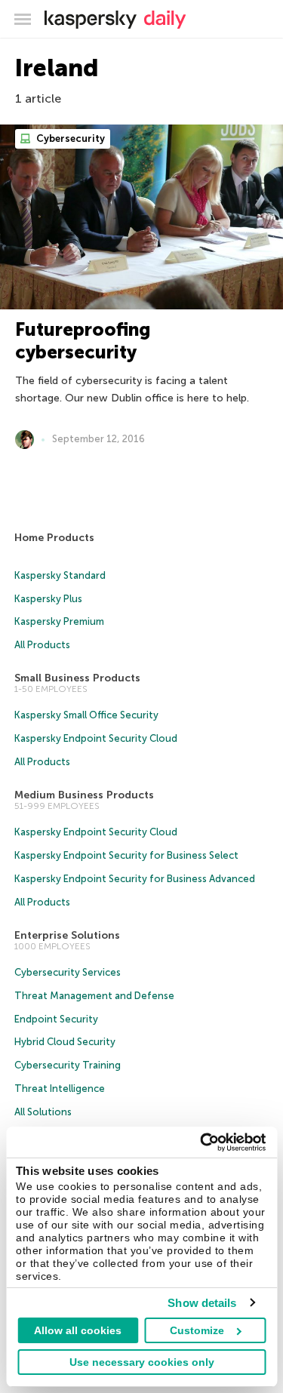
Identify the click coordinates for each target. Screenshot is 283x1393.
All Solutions (43, 1112)
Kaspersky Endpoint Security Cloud (95, 738)
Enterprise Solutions (67, 935)
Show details (202, 1302)
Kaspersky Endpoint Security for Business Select (126, 855)
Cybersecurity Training (67, 1065)
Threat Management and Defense (94, 995)
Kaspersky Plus (48, 598)
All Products (42, 644)
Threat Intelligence (59, 1088)
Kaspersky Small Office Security (86, 715)
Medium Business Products (84, 795)
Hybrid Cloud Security (64, 1041)
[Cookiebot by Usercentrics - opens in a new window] (201, 1142)
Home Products (54, 537)
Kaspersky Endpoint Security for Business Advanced (134, 878)
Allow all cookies (78, 1330)
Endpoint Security (56, 1019)
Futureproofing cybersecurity (82, 340)
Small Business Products (77, 678)
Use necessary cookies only (141, 1362)
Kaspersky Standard (60, 575)
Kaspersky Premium (59, 621)
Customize (197, 1330)
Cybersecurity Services (67, 972)
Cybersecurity (69, 138)
